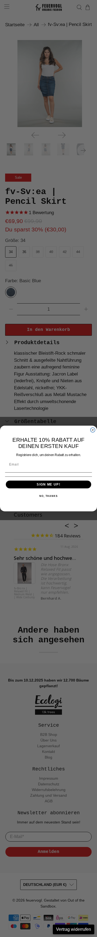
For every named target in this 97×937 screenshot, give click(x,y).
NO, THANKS (48, 496)
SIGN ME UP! (48, 484)
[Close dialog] (93, 430)
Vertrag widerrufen (73, 929)
